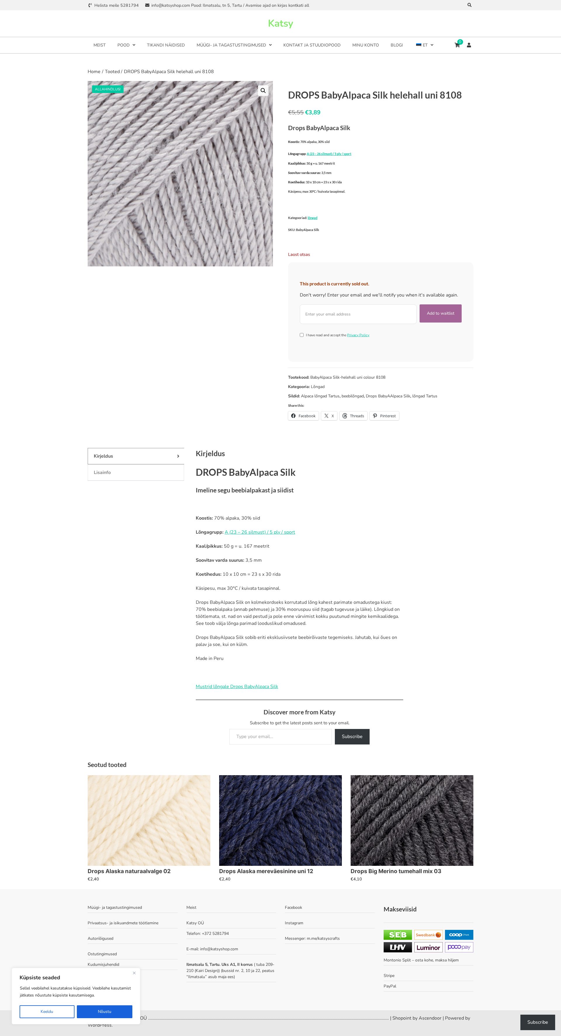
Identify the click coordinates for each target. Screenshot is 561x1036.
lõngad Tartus (424, 396)
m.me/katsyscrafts (323, 938)
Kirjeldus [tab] (103, 456)
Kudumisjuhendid (103, 964)
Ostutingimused (102, 954)
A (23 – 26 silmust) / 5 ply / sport (329, 154)
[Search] (469, 5)
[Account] (469, 45)
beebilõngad (353, 396)
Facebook (293, 907)
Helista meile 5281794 (116, 5)
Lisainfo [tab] (102, 472)
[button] (263, 90)
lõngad (312, 218)
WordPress (100, 1025)
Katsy (280, 23)
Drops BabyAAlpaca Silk (388, 396)
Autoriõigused (100, 938)
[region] (76, 996)
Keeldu (47, 1011)
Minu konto (365, 45)
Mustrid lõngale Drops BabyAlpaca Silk (237, 686)
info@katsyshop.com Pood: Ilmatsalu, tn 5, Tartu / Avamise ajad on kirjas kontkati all (230, 5)
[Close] (134, 972)
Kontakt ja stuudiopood (312, 45)
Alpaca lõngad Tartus (320, 396)
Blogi (397, 45)
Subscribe (352, 736)
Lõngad (318, 386)
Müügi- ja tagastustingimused (231, 45)
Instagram (294, 923)
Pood (123, 45)
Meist (100, 45)
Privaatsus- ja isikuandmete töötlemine (123, 923)
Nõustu (104, 1011)
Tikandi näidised (166, 45)
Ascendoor (430, 1018)
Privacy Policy (358, 335)
